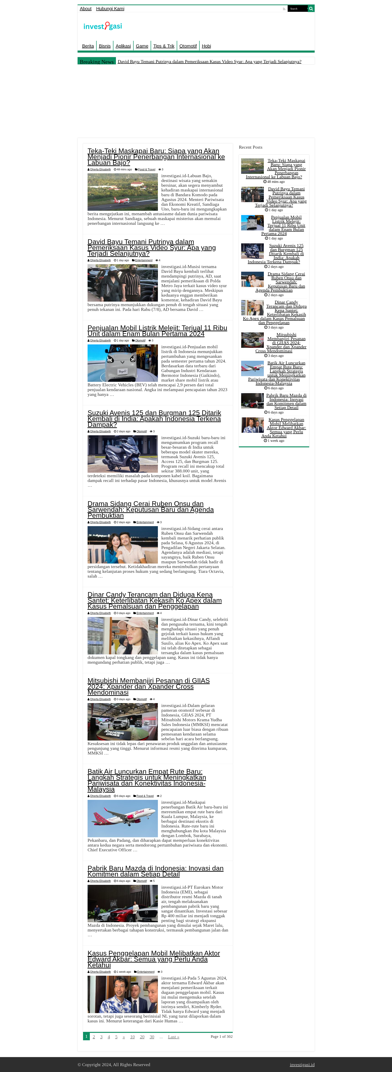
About (86, 8)
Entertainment (143, 260)
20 (142, 1036)
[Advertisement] (196, 101)
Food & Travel (146, 169)
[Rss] (284, 9)
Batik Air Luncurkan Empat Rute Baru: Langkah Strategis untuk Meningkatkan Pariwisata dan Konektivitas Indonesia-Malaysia (147, 780)
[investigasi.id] (102, 25)
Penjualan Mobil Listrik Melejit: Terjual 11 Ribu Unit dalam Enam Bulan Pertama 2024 (157, 330)
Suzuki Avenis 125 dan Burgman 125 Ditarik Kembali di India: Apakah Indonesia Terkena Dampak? (154, 418)
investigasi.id (302, 1064)
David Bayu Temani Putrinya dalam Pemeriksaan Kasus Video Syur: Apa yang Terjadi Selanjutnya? (209, 61)
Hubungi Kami (110, 8)
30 (152, 1036)
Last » (173, 1036)
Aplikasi (123, 46)
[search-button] (311, 8)
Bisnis (105, 46)
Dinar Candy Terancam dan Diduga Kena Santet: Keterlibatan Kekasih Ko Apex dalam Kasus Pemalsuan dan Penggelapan (155, 600)
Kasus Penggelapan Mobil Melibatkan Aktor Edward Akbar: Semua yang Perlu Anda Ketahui (154, 959)
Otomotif (188, 46)
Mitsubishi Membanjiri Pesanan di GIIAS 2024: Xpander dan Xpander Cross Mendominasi (149, 686)
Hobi (206, 46)
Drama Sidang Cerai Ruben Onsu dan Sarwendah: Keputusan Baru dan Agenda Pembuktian (151, 509)
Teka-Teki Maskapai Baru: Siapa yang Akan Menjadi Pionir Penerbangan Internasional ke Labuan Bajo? (156, 156)
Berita (88, 46)
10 (132, 1036)
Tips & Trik (163, 46)
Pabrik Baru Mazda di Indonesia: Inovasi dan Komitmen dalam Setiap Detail (156, 871)
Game (142, 46)
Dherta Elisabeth (100, 169)
